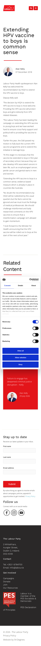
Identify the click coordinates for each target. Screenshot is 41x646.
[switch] (36, 328)
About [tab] (33, 285)
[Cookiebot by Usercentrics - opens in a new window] (29, 279)
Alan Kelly (20, 69)
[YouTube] (21, 513)
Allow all (20, 351)
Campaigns (8, 578)
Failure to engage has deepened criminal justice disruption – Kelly (19, 381)
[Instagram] (14, 513)
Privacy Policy (30, 496)
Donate (6, 581)
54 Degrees (19, 639)
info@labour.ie (17, 567)
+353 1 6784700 (14, 564)
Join (5, 584)
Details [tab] (20, 285)
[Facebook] (7, 513)
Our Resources (10, 588)
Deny (20, 364)
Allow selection (20, 357)
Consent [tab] (7, 285)
